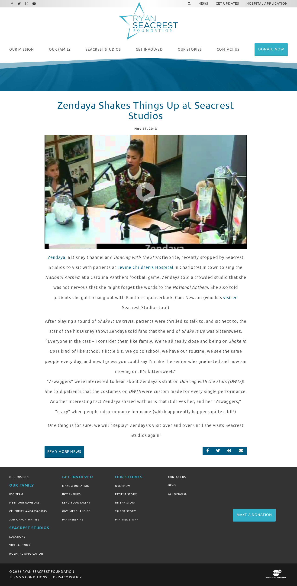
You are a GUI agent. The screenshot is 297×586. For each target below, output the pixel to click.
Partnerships (72, 519)
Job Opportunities (24, 519)
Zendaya (56, 257)
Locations (17, 536)
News (172, 485)
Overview (122, 485)
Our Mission (19, 477)
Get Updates (177, 493)
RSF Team (16, 494)
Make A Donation (75, 485)
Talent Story (125, 511)
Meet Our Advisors (24, 502)
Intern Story (125, 502)
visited (230, 297)
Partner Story (126, 519)
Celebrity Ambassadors (28, 511)
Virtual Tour (19, 545)
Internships (71, 494)
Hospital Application (26, 553)
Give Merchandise (76, 511)
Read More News (64, 451)
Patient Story (126, 494)
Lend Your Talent (76, 502)
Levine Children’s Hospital (145, 267)
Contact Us (177, 477)
